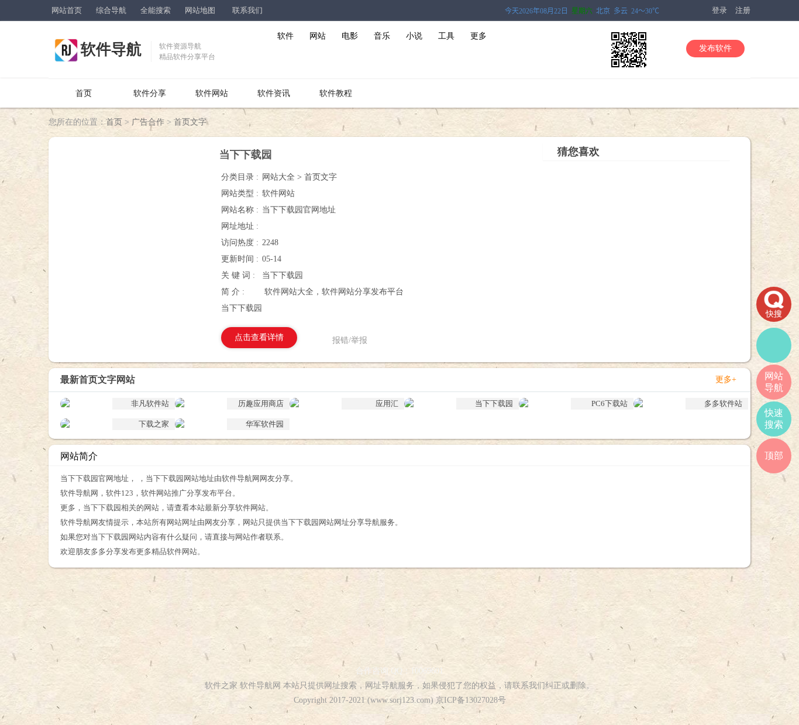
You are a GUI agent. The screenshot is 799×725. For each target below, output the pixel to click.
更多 (478, 36)
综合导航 (111, 10)
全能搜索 (155, 10)
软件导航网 (260, 685)
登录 (719, 10)
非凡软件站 (150, 403)
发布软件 (715, 48)
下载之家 (154, 424)
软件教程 (335, 93)
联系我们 (247, 10)
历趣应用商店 (261, 403)
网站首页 (66, 10)
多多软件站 (723, 403)
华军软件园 (265, 424)
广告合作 (148, 122)
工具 (446, 36)
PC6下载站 (609, 403)
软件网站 (211, 93)
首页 (83, 93)
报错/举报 (349, 340)
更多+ (725, 379)
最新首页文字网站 (97, 379)
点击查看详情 (259, 337)
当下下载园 (494, 403)
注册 (742, 10)
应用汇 (387, 403)
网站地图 (200, 10)
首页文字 (190, 122)
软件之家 (221, 685)
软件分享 (149, 93)
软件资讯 (273, 93)
